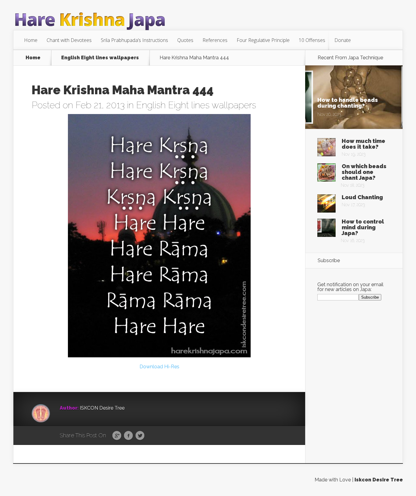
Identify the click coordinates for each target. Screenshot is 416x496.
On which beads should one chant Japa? (364, 172)
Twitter (140, 436)
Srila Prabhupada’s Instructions (134, 40)
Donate (342, 40)
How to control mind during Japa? (363, 227)
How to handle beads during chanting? (347, 103)
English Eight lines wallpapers (100, 57)
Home (30, 40)
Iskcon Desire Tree (378, 480)
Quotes (185, 40)
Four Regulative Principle (263, 40)
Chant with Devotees (69, 40)
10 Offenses (312, 40)
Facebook (128, 436)
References (215, 40)
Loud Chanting (362, 197)
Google (117, 436)
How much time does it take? (363, 144)
